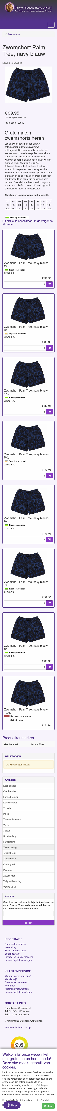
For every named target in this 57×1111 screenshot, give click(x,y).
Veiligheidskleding (12, 881)
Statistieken (46, 1100)
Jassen (6, 830)
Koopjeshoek (9, 785)
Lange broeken (11, 796)
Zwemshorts (10, 858)
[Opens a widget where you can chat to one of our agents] (12, 1105)
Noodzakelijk (12, 1100)
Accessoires (9, 875)
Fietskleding (9, 841)
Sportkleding (9, 836)
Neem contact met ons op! (18, 1027)
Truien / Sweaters (12, 819)
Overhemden (9, 791)
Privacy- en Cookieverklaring (19, 956)
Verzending (10, 947)
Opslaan (48, 1106)
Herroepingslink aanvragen (18, 960)
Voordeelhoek (10, 886)
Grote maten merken (15, 944)
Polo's (6, 813)
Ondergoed (9, 864)
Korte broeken (10, 802)
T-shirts (7, 808)
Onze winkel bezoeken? (17, 982)
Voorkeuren (29, 1100)
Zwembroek (10, 852)
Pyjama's (7, 870)
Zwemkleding (10, 847)
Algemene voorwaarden (17, 988)
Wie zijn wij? (11, 979)
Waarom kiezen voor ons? (18, 975)
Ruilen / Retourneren (15, 950)
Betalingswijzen (12, 953)
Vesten (6, 825)
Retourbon (10, 985)
